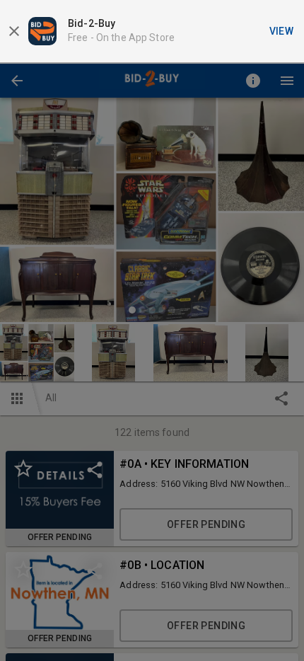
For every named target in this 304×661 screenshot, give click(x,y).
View (281, 31)
